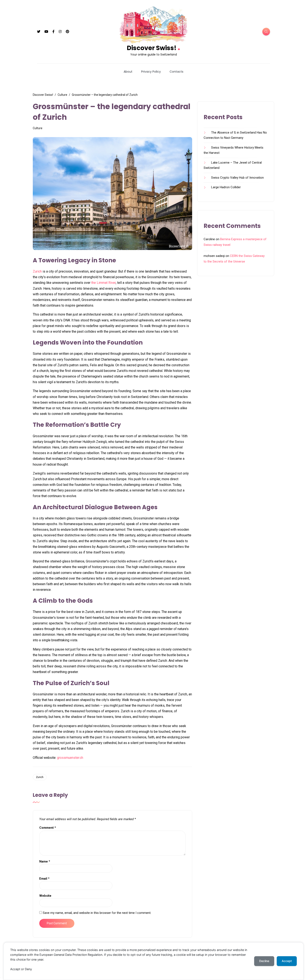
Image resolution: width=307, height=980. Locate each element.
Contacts (176, 71)
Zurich (37, 271)
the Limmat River (103, 283)
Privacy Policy (151, 71)
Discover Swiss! (153, 47)
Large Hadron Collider (226, 187)
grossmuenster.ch (70, 758)
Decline (264, 961)
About (128, 71)
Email (44, 878)
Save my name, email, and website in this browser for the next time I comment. (97, 913)
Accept (287, 961)
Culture (37, 128)
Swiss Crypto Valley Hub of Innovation (237, 177)
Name (44, 861)
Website (45, 896)
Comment (47, 828)
